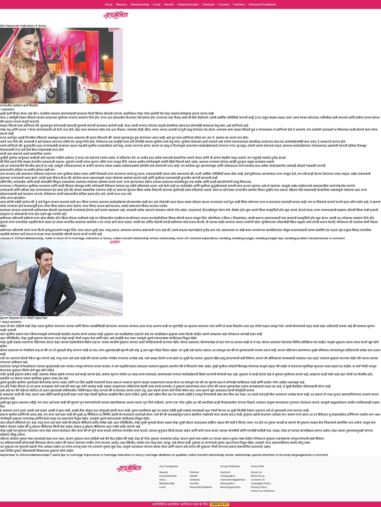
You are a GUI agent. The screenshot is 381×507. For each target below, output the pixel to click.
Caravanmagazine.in (233, 479)
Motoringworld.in (230, 487)
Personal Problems (262, 4)
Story (109, 4)
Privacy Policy (259, 487)
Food (156, 4)
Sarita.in (225, 472)
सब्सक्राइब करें (219, 504)
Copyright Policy (261, 483)
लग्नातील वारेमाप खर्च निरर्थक (19, 105)
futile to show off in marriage (64, 238)
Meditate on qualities (173, 455)
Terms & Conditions (263, 491)
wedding (225, 238)
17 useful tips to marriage (66, 455)
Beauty (122, 4)
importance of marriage (100, 455)
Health (169, 4)
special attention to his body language (278, 455)
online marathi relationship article (135, 238)
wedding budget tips (269, 238)
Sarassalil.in (227, 483)
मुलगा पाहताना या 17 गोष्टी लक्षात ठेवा (23, 318)
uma (24, 238)
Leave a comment (333, 238)
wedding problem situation (303, 238)
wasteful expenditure (204, 238)
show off (182, 238)
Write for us (258, 476)
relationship (167, 238)
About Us (256, 472)
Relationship (140, 4)
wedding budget (243, 238)
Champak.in (227, 476)
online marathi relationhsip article (210, 455)
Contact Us (258, 479)
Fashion (239, 4)
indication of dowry (99, 238)
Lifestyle (209, 4)
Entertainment (188, 4)
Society (223, 4)
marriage (151, 455)
